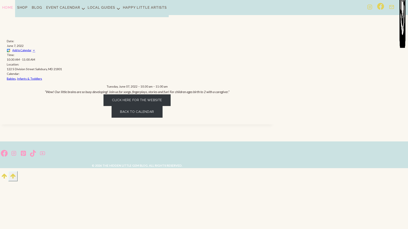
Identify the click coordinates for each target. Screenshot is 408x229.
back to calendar (137, 112)
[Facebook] (380, 7)
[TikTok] (33, 154)
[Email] (391, 7)
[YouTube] (42, 154)
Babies (11, 78)
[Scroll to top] (4, 177)
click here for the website (137, 100)
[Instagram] (369, 7)
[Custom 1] (402, 7)
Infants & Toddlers (29, 78)
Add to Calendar (21, 50)
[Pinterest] (23, 154)
